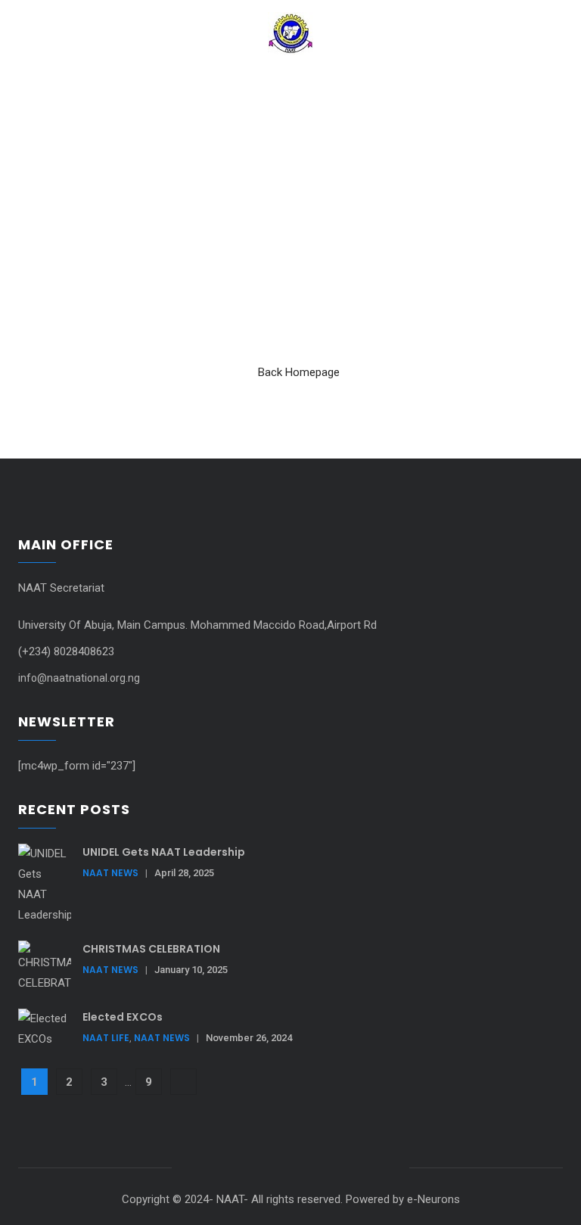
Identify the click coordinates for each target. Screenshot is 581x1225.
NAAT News (110, 872)
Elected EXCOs (122, 1016)
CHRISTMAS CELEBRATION (151, 948)
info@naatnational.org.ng (79, 678)
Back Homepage (299, 372)
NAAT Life (105, 1037)
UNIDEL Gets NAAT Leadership (163, 852)
